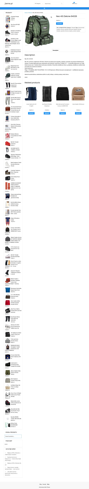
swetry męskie (76, 31)
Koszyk (44, 484)
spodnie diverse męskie (66, 31)
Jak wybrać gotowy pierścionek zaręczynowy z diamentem (11, 473)
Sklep (48, 484)
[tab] (55, 50)
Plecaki (30, 12)
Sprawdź (59, 23)
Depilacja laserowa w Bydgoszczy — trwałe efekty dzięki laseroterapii (13, 459)
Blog (41, 484)
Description (55, 50)
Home (26, 12)
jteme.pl (9, 3)
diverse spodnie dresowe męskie (69, 29)
